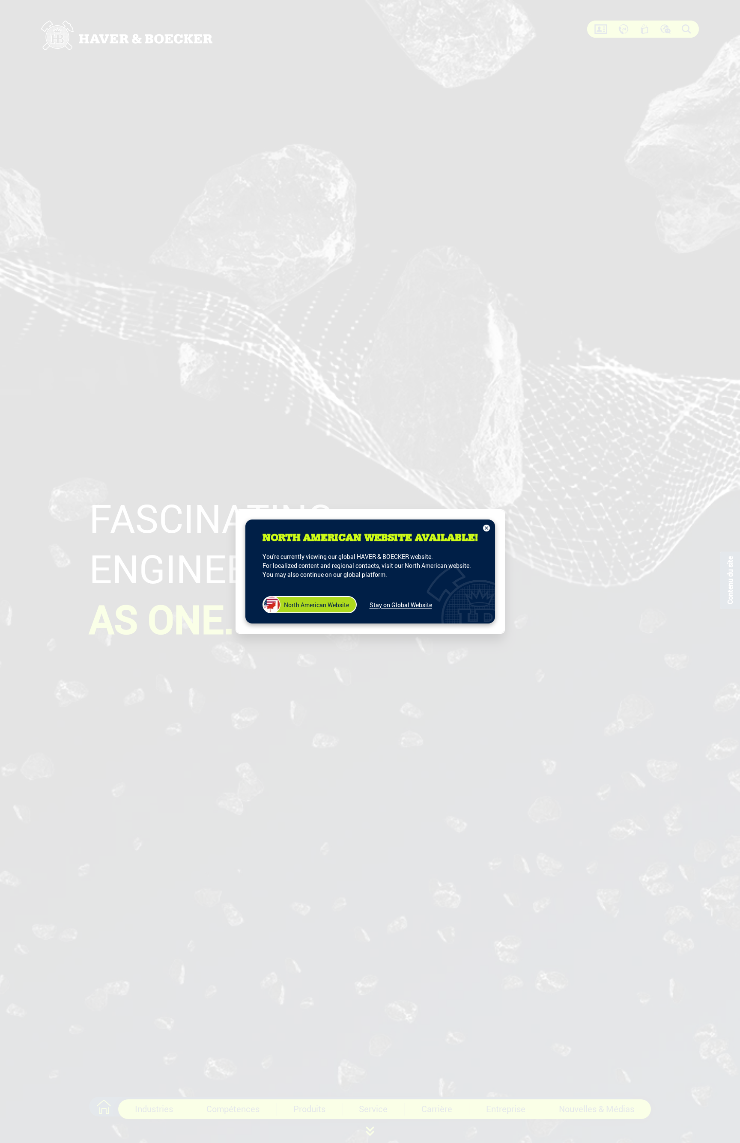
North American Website (316, 605)
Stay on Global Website (401, 605)
